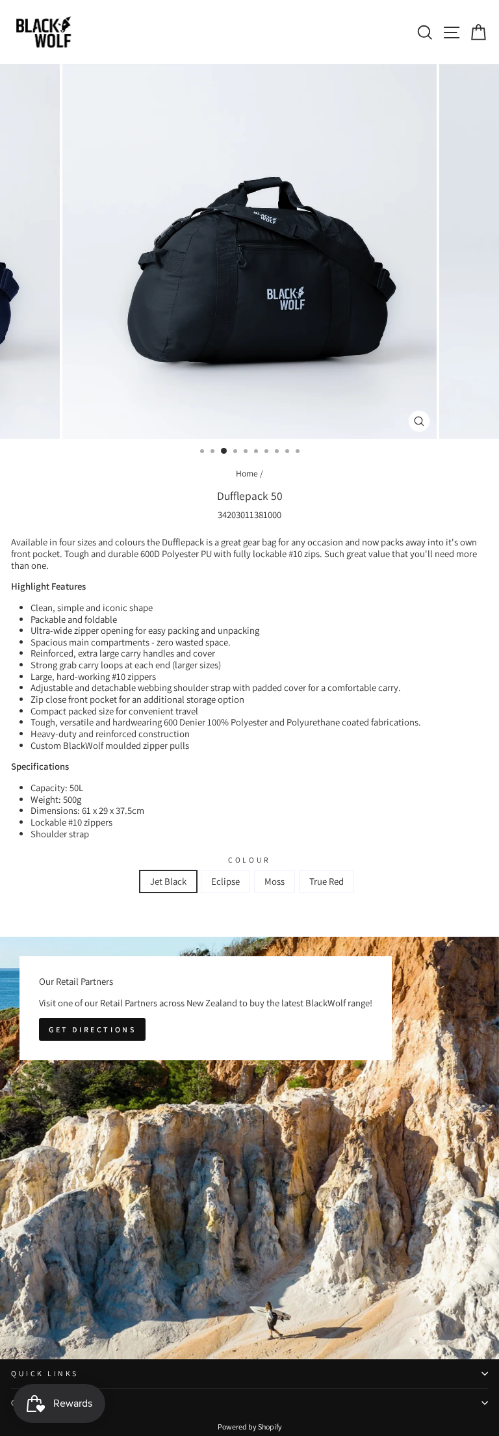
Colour (249, 860)
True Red (326, 881)
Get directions (92, 1029)
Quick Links (45, 1373)
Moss (274, 881)
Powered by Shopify (250, 1426)
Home (247, 473)
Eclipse (225, 881)
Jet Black (168, 881)
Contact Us (43, 1402)
